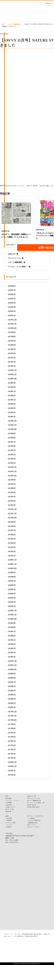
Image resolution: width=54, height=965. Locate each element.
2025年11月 (12, 324)
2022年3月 (12, 497)
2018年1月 (12, 707)
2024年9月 (12, 383)
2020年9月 (12, 573)
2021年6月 (12, 535)
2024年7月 (12, 391)
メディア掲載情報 (14, 24)
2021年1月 (12, 556)
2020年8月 (12, 577)
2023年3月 (12, 455)
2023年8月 (12, 438)
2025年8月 (12, 337)
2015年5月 (12, 775)
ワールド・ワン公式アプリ (35, 816)
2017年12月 (12, 712)
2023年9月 (12, 434)
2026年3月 (12, 307)
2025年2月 (12, 362)
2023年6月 (12, 446)
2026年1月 (12, 315)
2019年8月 (12, 627)
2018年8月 (12, 678)
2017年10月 (12, 720)
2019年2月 (12, 653)
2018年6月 (12, 686)
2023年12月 (12, 421)
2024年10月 (12, 379)
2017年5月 (12, 741)
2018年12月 (12, 661)
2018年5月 (12, 691)
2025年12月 (12, 320)
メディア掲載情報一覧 (16, 262)
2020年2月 (12, 602)
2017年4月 (12, 745)
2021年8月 (12, 526)
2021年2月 (12, 551)
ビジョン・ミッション (13, 800)
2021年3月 (12, 547)
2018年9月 (12, 674)
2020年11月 (12, 564)
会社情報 (8, 798)
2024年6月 (12, 396)
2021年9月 (12, 522)
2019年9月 (12, 623)
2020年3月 (12, 598)
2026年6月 (12, 294)
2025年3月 (12, 358)
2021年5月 (12, 539)
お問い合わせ (32, 805)
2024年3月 (12, 408)
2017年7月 (12, 733)
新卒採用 (9, 818)
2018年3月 (12, 699)
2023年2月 (12, 459)
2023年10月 (12, 429)
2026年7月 (12, 290)
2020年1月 (12, 606)
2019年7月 (12, 631)
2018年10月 (12, 669)
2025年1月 (12, 366)
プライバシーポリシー (34, 827)
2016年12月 (12, 762)
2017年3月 (12, 749)
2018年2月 (12, 703)
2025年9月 (12, 332)
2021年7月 (12, 530)
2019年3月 (12, 648)
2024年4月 (12, 404)
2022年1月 (12, 505)
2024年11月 (12, 374)
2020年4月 (12, 594)
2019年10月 (12, 619)
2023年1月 (12, 463)
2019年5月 (12, 640)
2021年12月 (12, 509)
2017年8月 (12, 728)
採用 (7, 816)
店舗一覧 (8, 811)
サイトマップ (32, 825)
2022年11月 (12, 471)
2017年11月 (12, 716)
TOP (2, 24)
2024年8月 (12, 387)
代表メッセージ (11, 807)
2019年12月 (12, 611)
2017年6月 (12, 737)
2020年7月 (12, 581)
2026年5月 (12, 299)
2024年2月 (12, 412)
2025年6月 (12, 345)
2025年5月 (12, 349)
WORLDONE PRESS (33, 807)
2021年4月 (12, 543)
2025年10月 (12, 328)
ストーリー (10, 825)
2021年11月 (12, 514)
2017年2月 (12, 754)
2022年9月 (12, 480)
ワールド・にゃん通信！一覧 (19, 267)
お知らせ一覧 (13, 254)
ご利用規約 (32, 818)
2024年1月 (12, 417)
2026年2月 (12, 311)
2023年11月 (12, 425)
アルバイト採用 (11, 822)
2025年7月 (12, 341)
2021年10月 (12, 518)
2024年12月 (12, 370)
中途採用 (9, 820)
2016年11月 (12, 766)
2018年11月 (12, 665)
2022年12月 (12, 467)
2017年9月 (12, 724)
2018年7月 (12, 682)
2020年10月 (12, 568)
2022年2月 (12, 501)
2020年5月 (12, 589)
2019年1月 (12, 657)
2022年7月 (12, 484)
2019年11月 (12, 615)
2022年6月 (12, 488)
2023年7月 (12, 442)
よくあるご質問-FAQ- (35, 820)
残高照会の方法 (33, 822)
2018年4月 (12, 695)
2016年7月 (12, 771)
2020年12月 (12, 560)
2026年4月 (12, 303)
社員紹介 (9, 827)
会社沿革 (9, 805)
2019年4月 (12, 644)
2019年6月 (12, 636)
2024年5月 (12, 400)
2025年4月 (12, 353)
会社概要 (9, 802)
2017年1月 (12, 758)
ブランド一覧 (10, 809)
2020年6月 (12, 585)
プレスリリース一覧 (16, 258)
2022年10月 (12, 476)
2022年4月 (12, 492)
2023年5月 (12, 450)
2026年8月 (12, 286)
